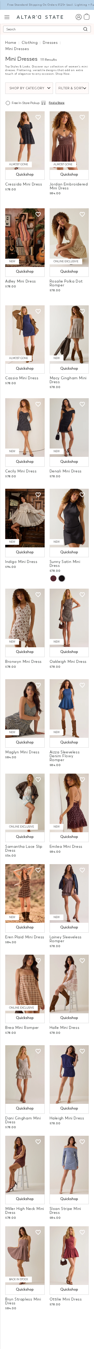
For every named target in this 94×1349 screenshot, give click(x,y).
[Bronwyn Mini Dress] (25, 618)
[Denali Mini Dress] (69, 427)
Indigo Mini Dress (21, 562)
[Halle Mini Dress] (69, 984)
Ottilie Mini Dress (66, 1299)
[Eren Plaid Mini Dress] (25, 893)
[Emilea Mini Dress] (69, 803)
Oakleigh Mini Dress (68, 661)
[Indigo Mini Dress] (25, 518)
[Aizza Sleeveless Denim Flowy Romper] (69, 708)
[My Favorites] (38, 117)
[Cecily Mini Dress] (25, 427)
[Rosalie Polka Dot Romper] (69, 237)
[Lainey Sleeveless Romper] (69, 893)
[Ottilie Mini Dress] (69, 1255)
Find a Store (56, 103)
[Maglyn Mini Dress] (25, 708)
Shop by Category (26, 88)
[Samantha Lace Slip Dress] (25, 803)
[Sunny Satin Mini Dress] (69, 518)
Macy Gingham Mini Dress (68, 380)
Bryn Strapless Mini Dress (23, 1301)
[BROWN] (53, 578)
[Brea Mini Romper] (25, 984)
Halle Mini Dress (65, 1027)
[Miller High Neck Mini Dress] (25, 1165)
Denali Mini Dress (66, 471)
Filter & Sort (71, 88)
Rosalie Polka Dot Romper (66, 283)
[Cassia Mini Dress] (25, 334)
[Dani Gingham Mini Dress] (25, 1074)
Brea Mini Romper (22, 1027)
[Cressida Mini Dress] (25, 140)
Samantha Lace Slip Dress (24, 848)
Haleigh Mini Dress (67, 1118)
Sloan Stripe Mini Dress (65, 1211)
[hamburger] (6, 16)
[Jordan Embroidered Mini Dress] (69, 140)
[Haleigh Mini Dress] (69, 1074)
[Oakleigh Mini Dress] (69, 618)
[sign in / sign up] (78, 17)
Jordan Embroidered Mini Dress (69, 186)
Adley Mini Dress (20, 281)
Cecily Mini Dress (21, 471)
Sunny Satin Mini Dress (65, 564)
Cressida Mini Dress (23, 184)
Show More (47, 1322)
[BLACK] (61, 578)
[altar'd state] (40, 16)
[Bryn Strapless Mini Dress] (25, 1255)
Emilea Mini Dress (66, 846)
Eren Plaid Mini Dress (24, 937)
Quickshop (25, 174)
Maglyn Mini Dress (22, 752)
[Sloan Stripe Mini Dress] (69, 1165)
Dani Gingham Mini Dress (23, 1120)
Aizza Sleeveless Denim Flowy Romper (65, 756)
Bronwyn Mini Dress (23, 661)
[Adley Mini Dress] (25, 237)
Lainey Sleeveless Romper (66, 939)
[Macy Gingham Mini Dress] (69, 334)
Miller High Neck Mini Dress (24, 1211)
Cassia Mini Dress (21, 378)
